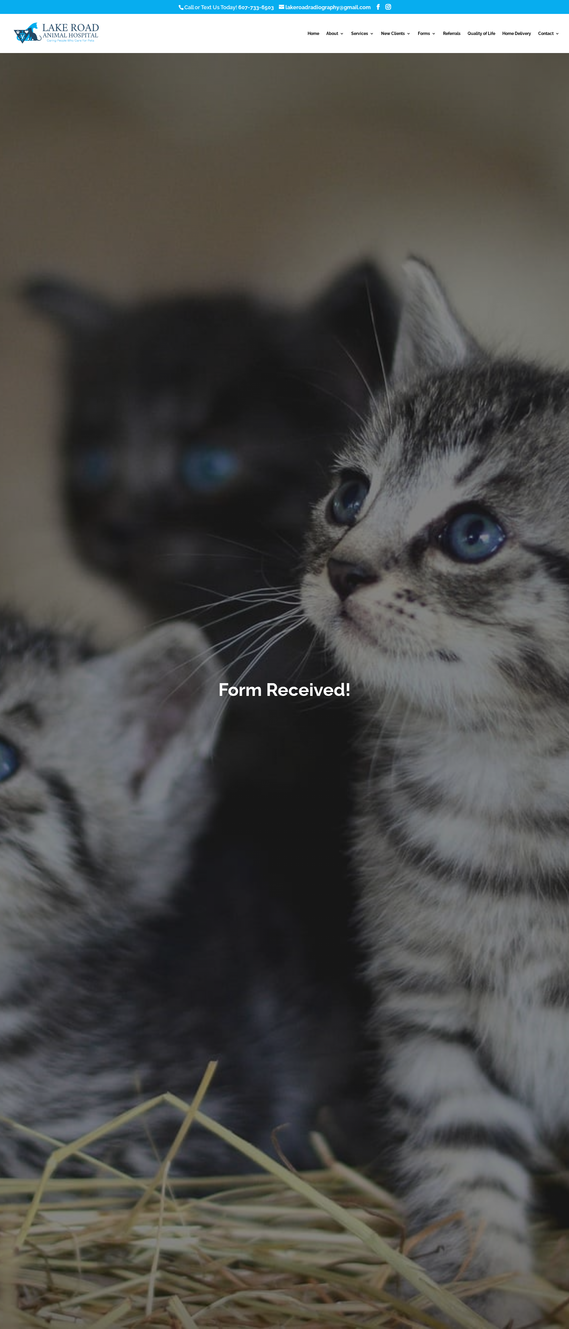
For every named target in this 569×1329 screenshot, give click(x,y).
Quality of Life (481, 33)
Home (313, 33)
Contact (546, 33)
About (332, 33)
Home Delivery (516, 33)
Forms (424, 33)
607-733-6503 (256, 7)
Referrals (452, 33)
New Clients (393, 33)
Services (359, 33)
